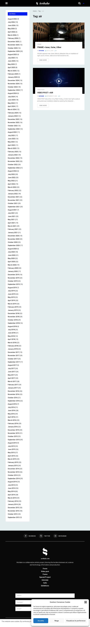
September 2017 (14, 362)
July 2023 (11, 135)
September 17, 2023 (51, 96)
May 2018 (11, 336)
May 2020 (11, 258)
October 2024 (12, 87)
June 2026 (11, 25)
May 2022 (11, 181)
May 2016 (11, 414)
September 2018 (14, 323)
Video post (40, 89)
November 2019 (13, 278)
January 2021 (13, 232)
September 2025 (14, 51)
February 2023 (13, 152)
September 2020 (14, 245)
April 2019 (11, 300)
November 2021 (13, 200)
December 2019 (13, 274)
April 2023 (11, 145)
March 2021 (12, 226)
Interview (45, 580)
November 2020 (13, 239)
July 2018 (11, 330)
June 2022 (11, 177)
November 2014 (13, 472)
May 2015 (11, 452)
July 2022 (11, 174)
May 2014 (11, 491)
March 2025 (12, 71)
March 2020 (12, 265)
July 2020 (11, 252)
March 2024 (12, 109)
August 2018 (12, 326)
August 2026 (12, 19)
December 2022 (13, 158)
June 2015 (11, 449)
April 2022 (11, 184)
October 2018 (12, 320)
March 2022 (12, 187)
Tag (39, 11)
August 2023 (12, 132)
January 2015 (13, 465)
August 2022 (12, 171)
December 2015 (13, 430)
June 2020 (11, 255)
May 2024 (11, 103)
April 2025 (11, 67)
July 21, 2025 (49, 50)
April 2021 (11, 223)
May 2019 (11, 297)
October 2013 (12, 514)
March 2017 (12, 381)
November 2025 (13, 45)
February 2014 (13, 501)
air (43, 11)
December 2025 (13, 41)
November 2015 (13, 433)
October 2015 (12, 436)
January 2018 (13, 349)
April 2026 (11, 32)
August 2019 (12, 287)
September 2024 (14, 90)
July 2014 (11, 485)
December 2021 (13, 197)
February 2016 (13, 423)
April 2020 (11, 261)
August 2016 (12, 404)
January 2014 (13, 504)
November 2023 (13, 122)
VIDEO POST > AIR (45, 92)
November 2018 (13, 317)
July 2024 (11, 97)
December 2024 (13, 80)
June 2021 (11, 216)
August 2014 (12, 482)
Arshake (41, 50)
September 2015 (14, 440)
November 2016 (13, 394)
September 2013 (14, 517)
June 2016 (11, 410)
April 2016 (11, 417)
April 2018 (11, 339)
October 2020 (12, 242)
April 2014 (11, 495)
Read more (43, 60)
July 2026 (11, 22)
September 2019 (14, 284)
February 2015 (13, 462)
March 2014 (12, 498)
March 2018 (12, 342)
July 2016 (11, 407)
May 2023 (11, 142)
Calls (45, 583)
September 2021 (14, 207)
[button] (86, 602)
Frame (39, 44)
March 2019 (12, 304)
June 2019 (11, 294)
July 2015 (11, 446)
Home (35, 11)
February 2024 (13, 113)
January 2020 (13, 271)
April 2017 (11, 378)
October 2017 (12, 359)
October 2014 (12, 475)
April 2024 (11, 106)
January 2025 (13, 77)
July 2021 (11, 213)
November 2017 (13, 355)
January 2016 (13, 427)
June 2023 (11, 139)
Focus (45, 568)
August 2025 (12, 54)
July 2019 (11, 291)
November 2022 (13, 161)
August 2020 (12, 249)
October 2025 (12, 48)
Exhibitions (45, 586)
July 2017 (11, 368)
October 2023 (12, 126)
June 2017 (11, 372)
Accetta (41, 621)
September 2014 (14, 478)
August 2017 (12, 365)
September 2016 (14, 401)
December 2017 (13, 352)
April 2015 (11, 456)
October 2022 (12, 164)
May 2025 (11, 64)
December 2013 (13, 507)
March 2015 (12, 459)
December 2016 (13, 391)
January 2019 (13, 310)
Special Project (45, 577)
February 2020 (13, 268)
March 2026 (12, 35)
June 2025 (11, 61)
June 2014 (11, 488)
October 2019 (12, 281)
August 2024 (12, 93)
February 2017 (13, 385)
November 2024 (13, 84)
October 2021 (12, 203)
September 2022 (14, 168)
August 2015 (12, 443)
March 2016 (12, 420)
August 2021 (12, 210)
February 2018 (13, 346)
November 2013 (13, 511)
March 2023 (12, 148)
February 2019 (13, 307)
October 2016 (12, 398)
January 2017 (13, 388)
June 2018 (11, 333)
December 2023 (13, 119)
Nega (57, 621)
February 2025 (13, 74)
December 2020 (13, 236)
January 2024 (13, 116)
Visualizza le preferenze (76, 621)
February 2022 (13, 190)
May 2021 (11, 219)
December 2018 (13, 313)
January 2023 (13, 155)
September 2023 (14, 129)
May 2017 (11, 375)
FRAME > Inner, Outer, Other (49, 47)
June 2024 (11, 100)
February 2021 (13, 229)
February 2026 (13, 38)
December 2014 (13, 469)
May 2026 (11, 28)
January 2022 (13, 194)
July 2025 (11, 58)
